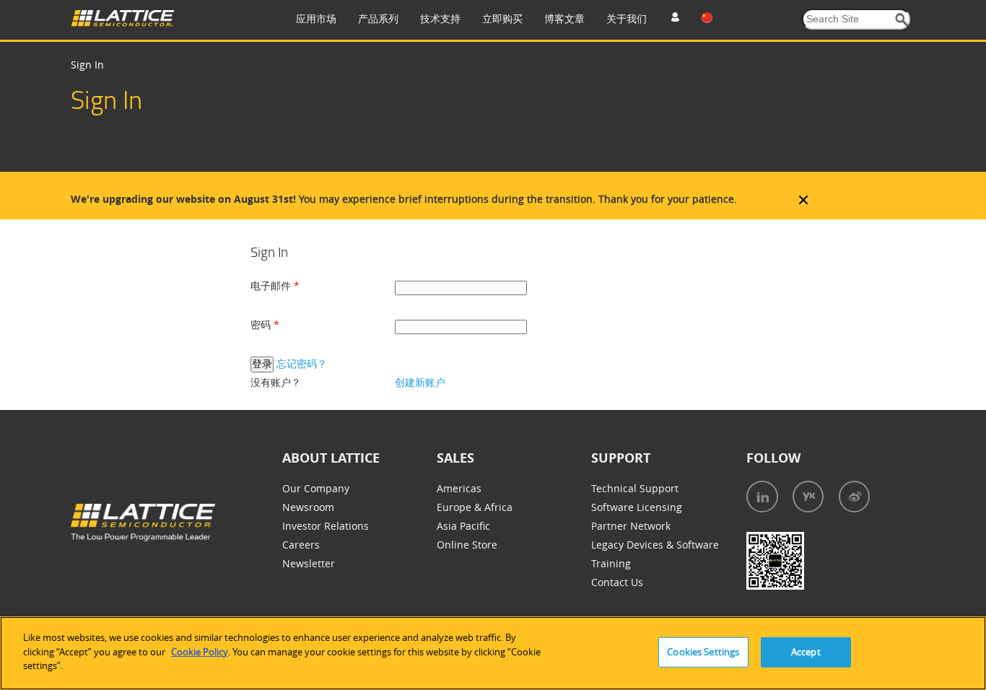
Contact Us (617, 582)
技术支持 (440, 18)
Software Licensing (636, 507)
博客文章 (564, 18)
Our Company (315, 488)
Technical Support (635, 488)
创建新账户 (420, 382)
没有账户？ (275, 382)
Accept (806, 651)
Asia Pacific (463, 526)
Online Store (467, 544)
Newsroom (308, 507)
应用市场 (316, 18)
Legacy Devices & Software (655, 544)
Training (611, 563)
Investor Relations (325, 526)
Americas (459, 488)
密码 (262, 324)
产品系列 (378, 18)
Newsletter (308, 563)
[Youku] (808, 496)
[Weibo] (854, 496)
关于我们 (626, 18)
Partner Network (631, 526)
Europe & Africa (474, 507)
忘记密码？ (301, 363)
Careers (301, 544)
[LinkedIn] (762, 496)
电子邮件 (272, 285)
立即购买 (502, 18)
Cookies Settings (703, 651)
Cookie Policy (199, 651)
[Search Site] (902, 20)
